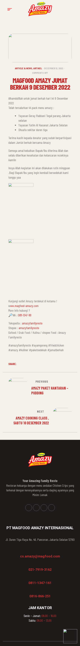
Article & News (23, 68)
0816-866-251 (40, 596)
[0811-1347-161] (30, 577)
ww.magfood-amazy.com (24, 306)
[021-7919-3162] (30, 564)
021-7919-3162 (40, 569)
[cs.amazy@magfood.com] (22, 551)
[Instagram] (36, 507)
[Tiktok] (51, 507)
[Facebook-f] (28, 507)
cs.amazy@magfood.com (40, 556)
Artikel (37, 68)
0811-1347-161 (24, 315)
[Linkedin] (44, 507)
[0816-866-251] (31, 591)
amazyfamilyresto (32, 323)
